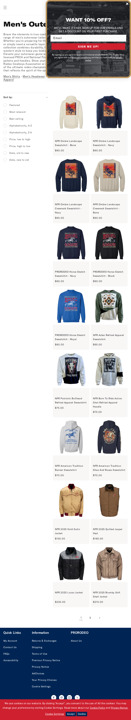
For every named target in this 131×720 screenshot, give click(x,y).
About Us (76, 640)
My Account (10, 640)
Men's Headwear (34, 76)
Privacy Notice (40, 666)
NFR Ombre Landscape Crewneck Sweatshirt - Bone (106, 208)
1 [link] (81, 617)
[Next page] (99, 618)
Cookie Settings (41, 686)
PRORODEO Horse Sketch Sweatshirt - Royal (70, 337)
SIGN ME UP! (88, 46)
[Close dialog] (127, 4)
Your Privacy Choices (44, 679)
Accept (71, 714)
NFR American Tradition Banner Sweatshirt (69, 467)
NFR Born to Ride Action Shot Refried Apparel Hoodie (107, 402)
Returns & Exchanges (44, 640)
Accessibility (10, 660)
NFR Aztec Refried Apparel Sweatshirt (108, 337)
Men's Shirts (11, 76)
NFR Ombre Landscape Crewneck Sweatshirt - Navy (68, 208)
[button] (5, 7)
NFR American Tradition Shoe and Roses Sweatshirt (109, 467)
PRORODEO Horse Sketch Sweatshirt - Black (108, 273)
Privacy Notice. (119, 707)
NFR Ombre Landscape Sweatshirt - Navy (106, 143)
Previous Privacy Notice (46, 660)
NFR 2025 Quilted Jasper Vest (107, 531)
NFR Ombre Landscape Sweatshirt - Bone (68, 143)
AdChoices (38, 673)
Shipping (37, 647)
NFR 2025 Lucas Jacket (69, 592)
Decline (82, 714)
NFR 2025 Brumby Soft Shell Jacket (106, 594)
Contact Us (10, 647)
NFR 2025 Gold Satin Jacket (67, 531)
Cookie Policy (97, 707)
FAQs (6, 653)
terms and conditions (81, 57)
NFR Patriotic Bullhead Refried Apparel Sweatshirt (71, 400)
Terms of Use (39, 653)
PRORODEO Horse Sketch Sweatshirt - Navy (70, 273)
